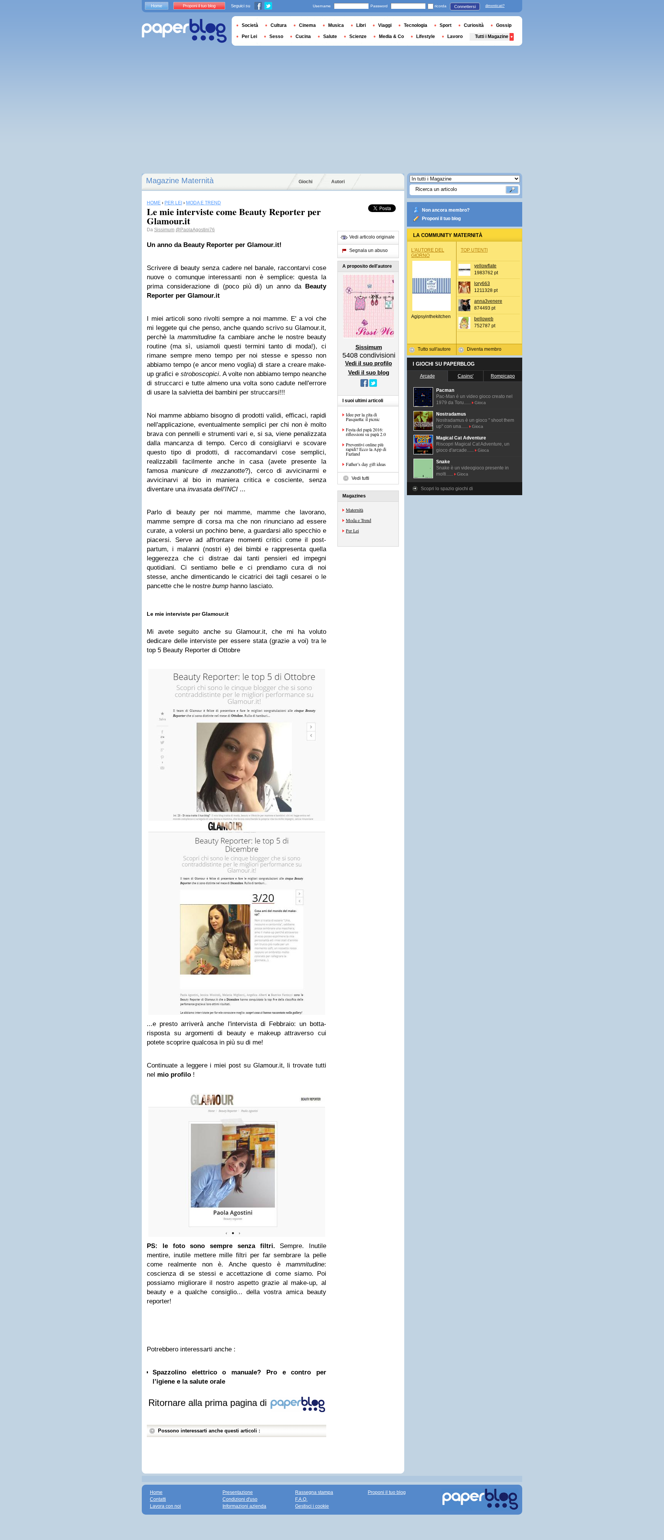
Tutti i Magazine (491, 36)
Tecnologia (415, 25)
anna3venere (488, 301)
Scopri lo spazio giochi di (447, 488)
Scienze (358, 36)
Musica (336, 25)
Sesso (276, 36)
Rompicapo (503, 376)
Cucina (303, 36)
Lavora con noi (165, 1506)
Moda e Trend (358, 520)
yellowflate (485, 266)
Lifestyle (425, 36)
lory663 (482, 283)
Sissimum (164, 229)
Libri (361, 25)
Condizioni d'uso (239, 1499)
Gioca (480, 402)
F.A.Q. (301, 1499)
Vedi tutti (360, 478)
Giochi (305, 181)
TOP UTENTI (474, 250)
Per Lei (352, 530)
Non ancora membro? (446, 210)
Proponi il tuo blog (441, 218)
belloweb (483, 319)
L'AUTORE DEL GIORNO (427, 252)
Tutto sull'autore (434, 349)
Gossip (503, 25)
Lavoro (455, 36)
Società (250, 25)
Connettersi (465, 6)
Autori (338, 181)
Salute (330, 36)
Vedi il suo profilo (368, 363)
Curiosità (474, 25)
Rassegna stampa (314, 1492)
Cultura (279, 25)
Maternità (354, 510)
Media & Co (391, 36)
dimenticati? (495, 6)
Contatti (158, 1499)
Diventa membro (484, 349)
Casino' (465, 376)
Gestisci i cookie (312, 1506)
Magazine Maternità (180, 180)
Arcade (427, 376)
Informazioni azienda (244, 1506)
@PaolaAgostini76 (195, 229)
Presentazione (237, 1492)
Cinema (307, 25)
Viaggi (385, 25)
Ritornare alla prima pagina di (208, 1402)
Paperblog (184, 31)
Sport (446, 25)
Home (156, 5)
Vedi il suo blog (368, 372)
